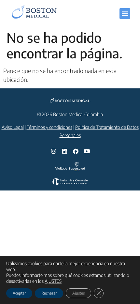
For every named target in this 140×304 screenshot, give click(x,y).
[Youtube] (86, 151)
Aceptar (19, 293)
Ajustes (78, 293)
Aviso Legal (13, 127)
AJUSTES (53, 281)
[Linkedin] (64, 151)
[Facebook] (75, 151)
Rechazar (49, 293)
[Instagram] (53, 151)
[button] (124, 13)
